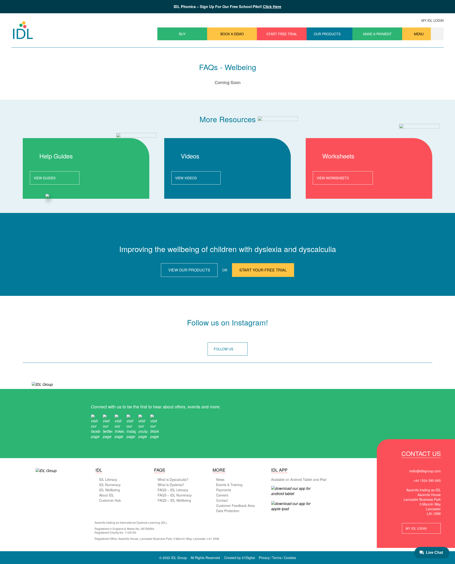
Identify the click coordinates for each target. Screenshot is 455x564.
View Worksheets (333, 178)
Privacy (264, 557)
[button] (437, 33)
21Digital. (249, 557)
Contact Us (421, 454)
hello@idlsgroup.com (425, 471)
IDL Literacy (108, 479)
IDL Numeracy (110, 484)
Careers (222, 495)
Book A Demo (232, 34)
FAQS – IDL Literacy (173, 490)
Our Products (327, 34)
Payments (223, 490)
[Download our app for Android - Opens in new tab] (291, 491)
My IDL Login (432, 20)
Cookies (290, 557)
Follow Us (223, 349)
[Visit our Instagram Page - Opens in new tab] (131, 426)
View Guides (44, 178)
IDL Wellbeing (109, 490)
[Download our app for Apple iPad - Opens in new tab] (291, 506)
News (220, 479)
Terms (277, 557)
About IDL (106, 495)
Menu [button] (419, 34)
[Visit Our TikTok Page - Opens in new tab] (155, 426)
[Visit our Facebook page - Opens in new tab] (95, 426)
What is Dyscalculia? (173, 479)
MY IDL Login (416, 528)
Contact (222, 500)
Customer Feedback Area (235, 505)
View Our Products (189, 270)
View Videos (186, 178)
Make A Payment (377, 34)
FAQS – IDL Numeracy (175, 495)
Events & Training (229, 484)
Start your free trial (263, 270)
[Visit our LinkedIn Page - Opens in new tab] (119, 426)
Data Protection (227, 510)
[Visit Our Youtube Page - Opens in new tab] (143, 426)
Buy (182, 34)
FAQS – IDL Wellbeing (174, 500)
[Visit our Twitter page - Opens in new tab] (107, 426)
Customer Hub (110, 500)
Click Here (272, 6)
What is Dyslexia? (171, 484)
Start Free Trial (281, 34)
